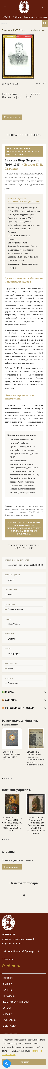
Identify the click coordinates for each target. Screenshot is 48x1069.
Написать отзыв (11, 867)
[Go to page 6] (11, 778)
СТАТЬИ (7, 1013)
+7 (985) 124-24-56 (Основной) (18, 939)
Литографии (39, 30)
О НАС (7, 1007)
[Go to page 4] (8, 778)
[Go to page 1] (2, 778)
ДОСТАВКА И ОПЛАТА (16, 1001)
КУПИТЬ (8, 989)
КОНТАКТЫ (9, 1019)
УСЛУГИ (7, 983)
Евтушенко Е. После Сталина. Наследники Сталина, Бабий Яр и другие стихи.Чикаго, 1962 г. (36, 759)
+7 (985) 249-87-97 (12, 943)
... (28, 30)
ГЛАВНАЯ (8, 977)
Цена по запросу (12, 117)
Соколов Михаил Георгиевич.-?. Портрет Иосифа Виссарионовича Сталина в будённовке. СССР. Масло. (36, 825)
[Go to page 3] (6, 778)
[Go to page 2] (4, 778)
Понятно (24, 1062)
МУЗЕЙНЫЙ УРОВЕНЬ (11, 17)
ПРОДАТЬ (9, 995)
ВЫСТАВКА (9, 1025)
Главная (6, 30)
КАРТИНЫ (18, 30)
